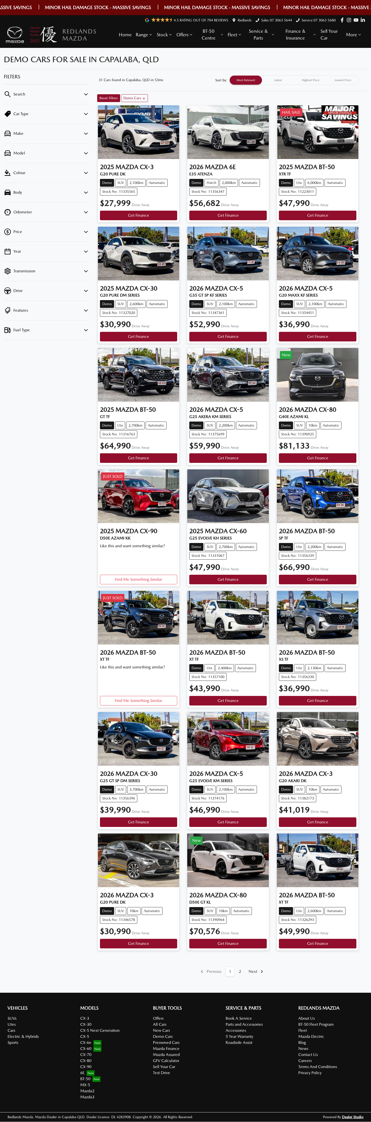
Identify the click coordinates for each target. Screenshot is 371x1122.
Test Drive (161, 1072)
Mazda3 (87, 1097)
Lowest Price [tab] (343, 80)
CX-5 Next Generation (100, 1030)
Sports (13, 1042)
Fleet (232, 34)
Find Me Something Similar (138, 579)
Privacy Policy (310, 1072)
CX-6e (85, 1042)
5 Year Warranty (239, 1036)
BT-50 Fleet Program (316, 1024)
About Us (306, 1018)
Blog (302, 1042)
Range (142, 34)
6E (82, 1072)
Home (125, 34)
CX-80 (85, 1060)
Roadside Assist (239, 1042)
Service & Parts (258, 34)
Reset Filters (108, 98)
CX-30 (85, 1024)
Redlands (245, 20)
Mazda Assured (166, 1054)
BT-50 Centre (209, 34)
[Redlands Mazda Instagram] (350, 20)
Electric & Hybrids (23, 1036)
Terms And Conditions (317, 1066)
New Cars (161, 1030)
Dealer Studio (352, 1117)
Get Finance (138, 215)
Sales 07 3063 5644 (276, 20)
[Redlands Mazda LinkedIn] (363, 20)
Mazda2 (87, 1090)
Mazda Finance (166, 1048)
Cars (11, 1030)
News (303, 1048)
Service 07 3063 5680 (319, 20)
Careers (305, 1060)
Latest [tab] (278, 80)
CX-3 (84, 1018)
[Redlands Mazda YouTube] (357, 20)
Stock (162, 34)
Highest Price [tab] (310, 80)
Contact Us (308, 1054)
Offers (182, 34)
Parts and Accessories (244, 1024)
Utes (12, 1024)
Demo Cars (163, 1036)
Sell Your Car (329, 34)
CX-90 (85, 1066)
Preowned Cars (166, 1042)
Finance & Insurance (295, 34)
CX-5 (84, 1036)
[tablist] (294, 80)
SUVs (12, 1018)
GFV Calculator (166, 1060)
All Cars (159, 1024)
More (351, 34)
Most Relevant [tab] (245, 80)
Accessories (236, 1030)
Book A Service (239, 1018)
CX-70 (85, 1054)
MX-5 (85, 1084)
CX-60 (85, 1048)
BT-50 (85, 1078)
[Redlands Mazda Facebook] (343, 20)
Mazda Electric (311, 1036)
